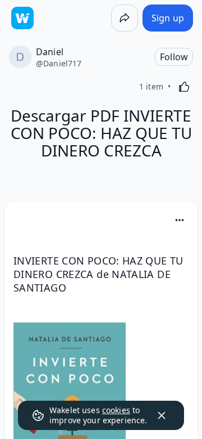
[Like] (184, 87)
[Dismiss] (162, 415)
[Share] (124, 18)
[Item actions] (180, 220)
